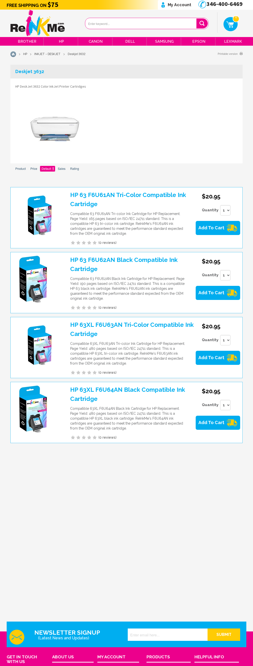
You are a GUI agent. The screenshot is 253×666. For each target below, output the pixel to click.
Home (13, 54)
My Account (179, 4)
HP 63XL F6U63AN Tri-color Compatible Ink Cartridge (132, 329)
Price (33, 168)
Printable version (228, 54)
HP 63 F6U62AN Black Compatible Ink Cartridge (124, 264)
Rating (74, 168)
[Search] (202, 23)
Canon (96, 41)
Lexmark (233, 41)
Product (20, 168)
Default (46, 168)
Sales (61, 168)
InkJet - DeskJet (47, 54)
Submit (224, 634)
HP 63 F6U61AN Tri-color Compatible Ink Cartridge (128, 199)
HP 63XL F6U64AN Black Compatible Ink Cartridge (127, 394)
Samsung (164, 41)
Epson (198, 41)
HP (61, 41)
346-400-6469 (224, 4)
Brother (27, 41)
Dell (130, 41)
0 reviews (107, 243)
